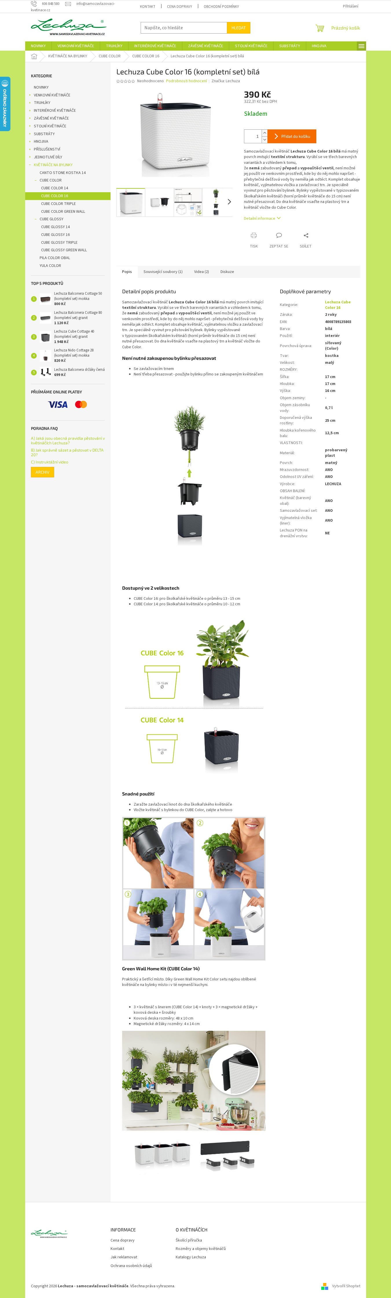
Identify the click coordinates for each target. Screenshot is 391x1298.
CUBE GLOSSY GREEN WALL (64, 250)
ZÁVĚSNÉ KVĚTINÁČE (51, 118)
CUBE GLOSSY (51, 219)
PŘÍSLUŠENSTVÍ (47, 149)
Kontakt (147, 6)
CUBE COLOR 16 (54, 196)
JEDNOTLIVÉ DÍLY (48, 157)
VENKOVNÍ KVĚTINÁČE (52, 95)
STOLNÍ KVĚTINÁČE (50, 126)
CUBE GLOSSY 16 (55, 235)
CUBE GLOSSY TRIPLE (59, 242)
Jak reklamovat (124, 1257)
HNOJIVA (41, 141)
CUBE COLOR (51, 180)
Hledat (239, 27)
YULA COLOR (50, 266)
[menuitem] (38, 46)
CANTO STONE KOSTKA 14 (63, 173)
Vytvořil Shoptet (346, 1286)
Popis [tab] (127, 272)
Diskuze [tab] (227, 272)
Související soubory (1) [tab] (163, 272)
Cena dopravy (179, 6)
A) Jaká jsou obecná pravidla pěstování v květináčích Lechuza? (68, 440)
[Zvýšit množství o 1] (264, 133)
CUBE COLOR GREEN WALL (63, 211)
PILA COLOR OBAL (55, 258)
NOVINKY (41, 87)
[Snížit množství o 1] (264, 139)
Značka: (226, 81)
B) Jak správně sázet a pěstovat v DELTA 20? (67, 452)
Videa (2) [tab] (201, 272)
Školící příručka (189, 1240)
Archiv (42, 472)
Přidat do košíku (295, 136)
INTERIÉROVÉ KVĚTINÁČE (55, 110)
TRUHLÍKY (42, 103)
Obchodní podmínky (221, 6)
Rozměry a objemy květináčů (201, 1249)
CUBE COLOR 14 (54, 188)
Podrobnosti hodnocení (186, 81)
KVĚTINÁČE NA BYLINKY (53, 165)
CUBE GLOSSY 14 (55, 227)
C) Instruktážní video (49, 462)
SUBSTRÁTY (44, 134)
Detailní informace (259, 218)
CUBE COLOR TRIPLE (58, 204)
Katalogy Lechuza (191, 1257)
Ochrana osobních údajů (131, 1266)
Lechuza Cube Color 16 (338, 305)
